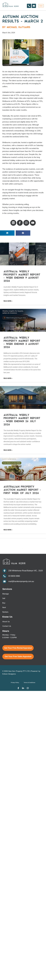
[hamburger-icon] (41, 5)
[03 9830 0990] (4, 576)
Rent (4, 607)
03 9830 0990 (14, 576)
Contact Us (6, 626)
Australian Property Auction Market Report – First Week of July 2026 (22, 490)
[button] (7, 233)
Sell (3, 598)
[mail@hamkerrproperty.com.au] (4, 581)
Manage (5, 594)
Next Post (23, 548)
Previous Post (23, 542)
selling (26, 204)
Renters (5, 612)
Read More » (8, 301)
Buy (3, 603)
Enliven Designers (9, 674)
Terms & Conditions (29, 682)
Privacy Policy (15, 682)
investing (12, 207)
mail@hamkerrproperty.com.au (21, 581)
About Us (6, 621)
